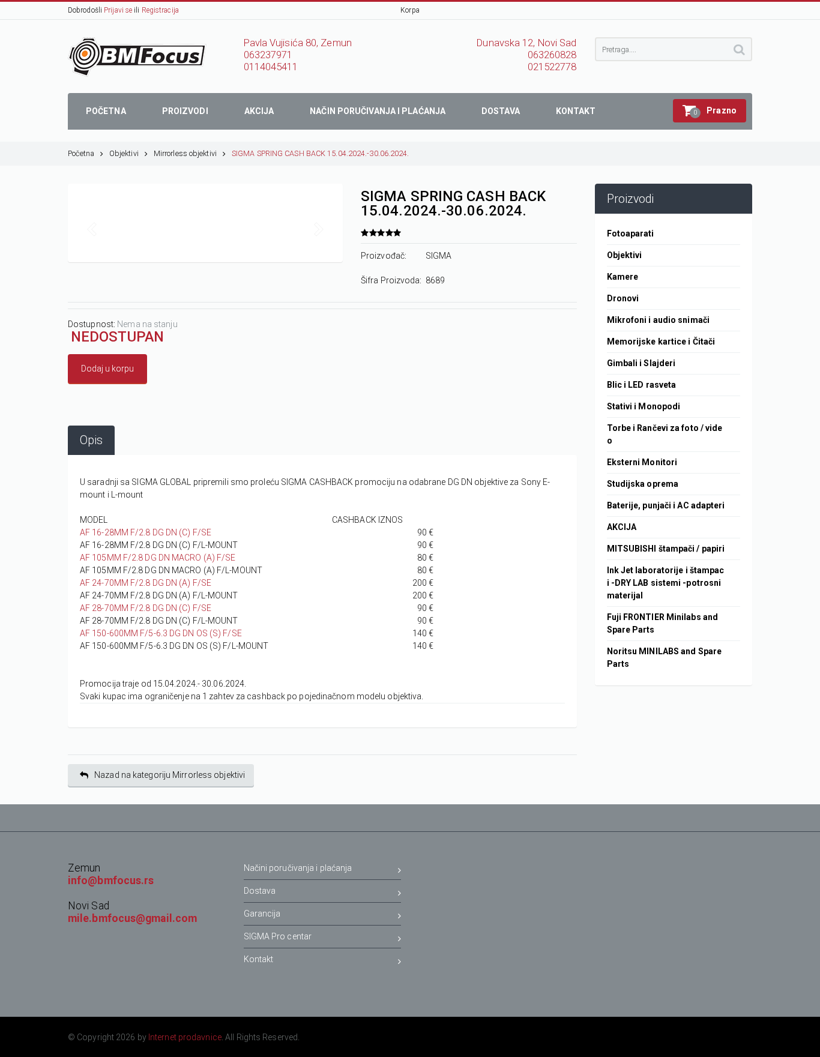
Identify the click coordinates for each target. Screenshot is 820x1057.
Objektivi (124, 153)
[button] (709, 110)
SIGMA (439, 255)
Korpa (410, 10)
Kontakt (259, 959)
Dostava (260, 891)
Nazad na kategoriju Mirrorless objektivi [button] (169, 775)
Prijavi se (118, 10)
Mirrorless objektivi (185, 153)
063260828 (552, 55)
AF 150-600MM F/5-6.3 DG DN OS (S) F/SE (161, 633)
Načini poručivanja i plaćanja (298, 868)
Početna (81, 153)
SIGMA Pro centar (278, 936)
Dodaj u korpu (107, 368)
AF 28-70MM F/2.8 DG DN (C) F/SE (145, 608)
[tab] (91, 440)
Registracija (160, 10)
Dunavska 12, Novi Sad (526, 43)
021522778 (552, 67)
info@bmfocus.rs (111, 881)
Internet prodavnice (185, 1037)
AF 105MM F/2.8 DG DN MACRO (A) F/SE (158, 557)
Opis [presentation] (91, 440)
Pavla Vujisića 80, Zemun (298, 43)
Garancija (262, 913)
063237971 (268, 55)
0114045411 (271, 67)
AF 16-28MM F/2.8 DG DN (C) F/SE (145, 532)
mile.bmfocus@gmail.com (132, 918)
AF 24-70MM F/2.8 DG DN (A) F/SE (145, 583)
